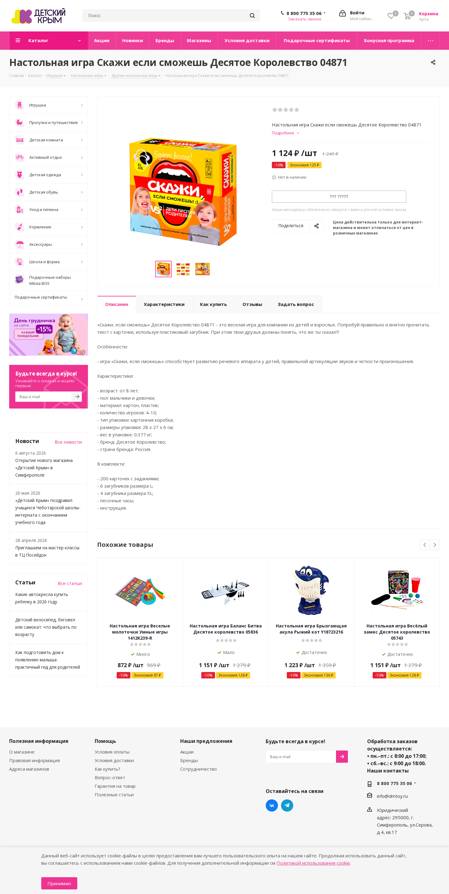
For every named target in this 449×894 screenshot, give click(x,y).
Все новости (68, 442)
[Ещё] (430, 40)
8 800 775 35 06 (304, 13)
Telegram (287, 805)
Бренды (189, 760)
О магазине (22, 752)
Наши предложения (206, 741)
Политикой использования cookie (313, 863)
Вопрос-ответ (110, 777)
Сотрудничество (198, 769)
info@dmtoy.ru (392, 796)
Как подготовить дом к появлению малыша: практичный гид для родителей (47, 659)
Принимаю (59, 883)
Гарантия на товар (115, 786)
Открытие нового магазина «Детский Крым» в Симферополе (44, 467)
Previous (425, 545)
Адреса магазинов (29, 769)
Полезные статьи (114, 794)
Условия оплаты (112, 752)
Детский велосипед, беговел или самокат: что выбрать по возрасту (46, 627)
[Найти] (252, 15)
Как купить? (107, 769)
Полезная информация (38, 741)
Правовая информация (34, 760)
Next (435, 545)
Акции (187, 752)
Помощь (105, 741)
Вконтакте (272, 805)
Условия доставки (114, 760)
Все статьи (70, 583)
